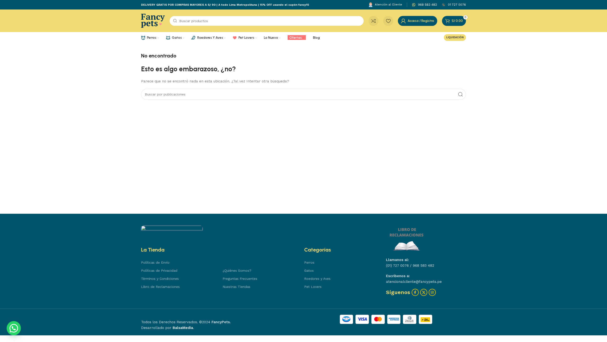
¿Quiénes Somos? (237, 270)
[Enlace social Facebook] (415, 292)
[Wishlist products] (388, 21)
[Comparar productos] (373, 21)
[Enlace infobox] (424, 5)
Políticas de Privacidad (159, 270)
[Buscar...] (460, 94)
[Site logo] (153, 20)
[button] (14, 328)
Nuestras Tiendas (236, 287)
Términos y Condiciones (160, 278)
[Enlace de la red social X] (423, 292)
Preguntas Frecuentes (240, 278)
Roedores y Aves (317, 278)
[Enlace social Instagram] (432, 292)
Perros (309, 262)
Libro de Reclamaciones (160, 287)
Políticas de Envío (155, 262)
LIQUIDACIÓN (455, 37)
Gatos (309, 270)
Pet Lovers (313, 287)
